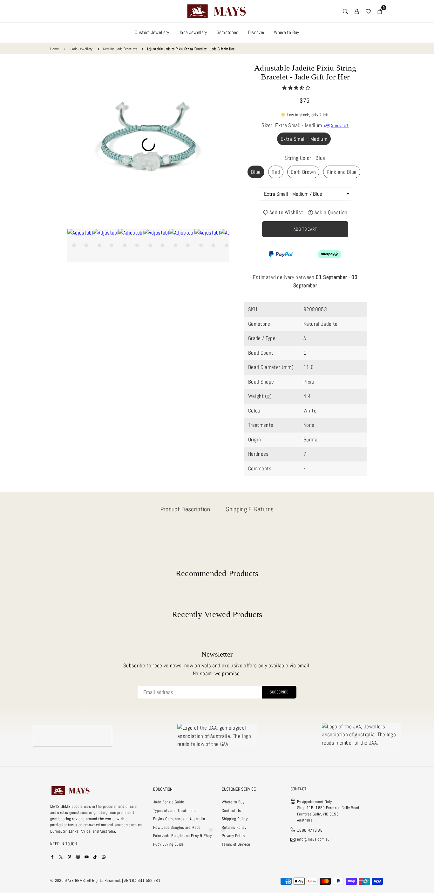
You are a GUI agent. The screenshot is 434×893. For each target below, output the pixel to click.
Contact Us (231, 810)
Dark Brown (303, 171)
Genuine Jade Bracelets (120, 48)
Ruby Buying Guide (168, 844)
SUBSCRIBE (279, 692)
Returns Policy (234, 827)
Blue (256, 171)
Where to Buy (286, 32)
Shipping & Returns (250, 509)
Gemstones (228, 32)
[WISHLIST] (368, 11)
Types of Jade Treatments (175, 810)
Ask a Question (330, 212)
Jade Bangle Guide (168, 802)
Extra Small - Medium (304, 138)
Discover (256, 32)
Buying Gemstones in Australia (179, 818)
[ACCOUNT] (357, 11)
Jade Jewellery (193, 32)
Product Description (185, 509)
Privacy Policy (233, 835)
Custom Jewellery (152, 32)
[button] (296, 88)
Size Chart (340, 125)
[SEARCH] (345, 11)
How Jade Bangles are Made (177, 827)
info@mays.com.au (313, 839)
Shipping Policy (235, 818)
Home (54, 48)
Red (276, 171)
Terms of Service (236, 844)
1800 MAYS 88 (309, 830)
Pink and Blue (341, 171)
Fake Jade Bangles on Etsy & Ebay (182, 835)
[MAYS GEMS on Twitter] (61, 856)
